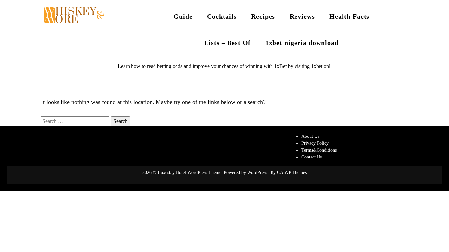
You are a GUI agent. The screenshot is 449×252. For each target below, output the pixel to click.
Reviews (302, 16)
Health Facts (349, 16)
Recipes (263, 16)
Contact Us (311, 157)
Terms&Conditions (319, 150)
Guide (183, 16)
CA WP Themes (292, 172)
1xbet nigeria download (302, 42)
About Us (310, 136)
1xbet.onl (320, 66)
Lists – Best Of (227, 42)
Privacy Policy (315, 143)
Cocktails (222, 16)
